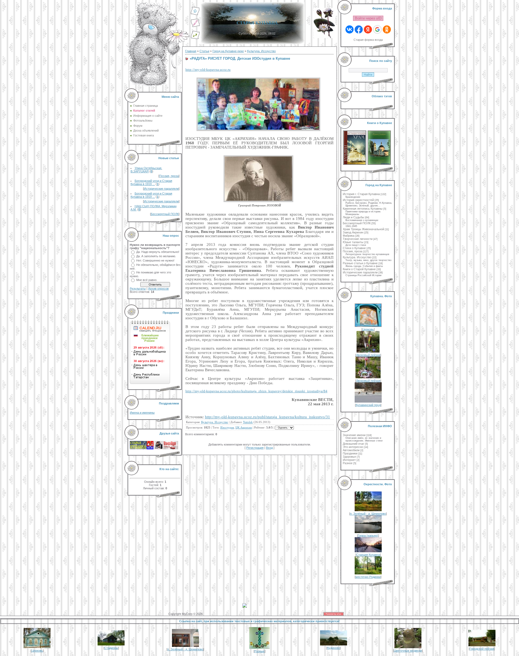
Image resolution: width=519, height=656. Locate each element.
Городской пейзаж (482, 648)
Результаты (138, 288)
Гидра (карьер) (368, 535)
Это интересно (353, 447)
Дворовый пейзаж (368, 355)
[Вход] (195, 38)
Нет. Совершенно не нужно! (155, 260)
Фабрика (348, 235)
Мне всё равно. (146, 280)
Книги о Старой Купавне (359, 269)
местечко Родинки (368, 576)
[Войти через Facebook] (359, 29)
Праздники (350, 453)
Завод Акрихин (353, 232)
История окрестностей (358, 200)
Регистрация (255, 447)
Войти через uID (368, 18)
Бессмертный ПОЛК (165, 214)
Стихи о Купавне (354, 248)
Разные (259, 651)
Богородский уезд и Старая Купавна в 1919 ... (151, 182)
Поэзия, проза (169, 176)
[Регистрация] (195, 26)
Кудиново (333, 648)
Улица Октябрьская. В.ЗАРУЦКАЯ (146, 169)
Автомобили (351, 450)
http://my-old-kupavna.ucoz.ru (208, 70)
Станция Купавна (368, 554)
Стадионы (111, 648)
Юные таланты (353, 242)
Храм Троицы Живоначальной (363, 229)
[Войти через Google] (377, 29)
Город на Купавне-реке (228, 51)
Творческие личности (357, 238)
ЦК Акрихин (243, 427)
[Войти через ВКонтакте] (349, 29)
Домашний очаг (353, 443)
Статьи (204, 51)
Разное (347, 463)
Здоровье (349, 456)
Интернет (349, 459)
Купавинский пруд (368, 405)
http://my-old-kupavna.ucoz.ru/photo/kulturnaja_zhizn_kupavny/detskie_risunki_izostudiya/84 (256, 391)
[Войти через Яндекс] (368, 29)
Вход (269, 447)
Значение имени (354, 435)
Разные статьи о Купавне (360, 263)
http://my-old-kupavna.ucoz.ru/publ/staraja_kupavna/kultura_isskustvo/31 (267, 417)
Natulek (248, 422)
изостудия (227, 427)
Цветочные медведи (408, 650)
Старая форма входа (368, 39)
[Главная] (195, 14)
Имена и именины (142, 412)
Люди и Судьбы (353, 217)
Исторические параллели (161, 188)
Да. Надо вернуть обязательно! (157, 251)
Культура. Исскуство (261, 51)
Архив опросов (158, 288)
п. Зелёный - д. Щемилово (368, 513)
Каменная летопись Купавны (362, 208)
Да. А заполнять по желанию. (156, 256)
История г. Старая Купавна (361, 194)
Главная (190, 51)
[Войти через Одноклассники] (387, 29)
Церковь (368, 329)
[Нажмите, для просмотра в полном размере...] (259, 131)
